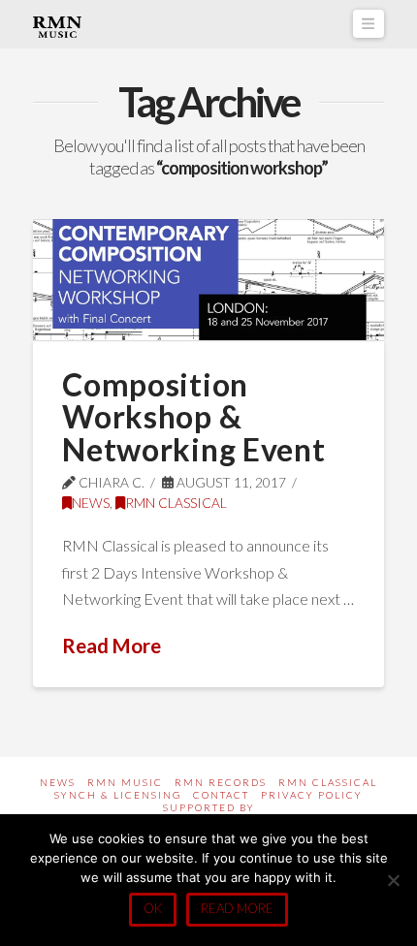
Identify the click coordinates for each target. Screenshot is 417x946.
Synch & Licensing (117, 795)
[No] (392, 880)
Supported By (209, 807)
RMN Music (125, 782)
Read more (237, 908)
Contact (221, 795)
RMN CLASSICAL (176, 502)
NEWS (91, 502)
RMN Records (221, 782)
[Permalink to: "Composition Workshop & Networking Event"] (208, 279)
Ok (153, 908)
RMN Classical (327, 782)
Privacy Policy (312, 795)
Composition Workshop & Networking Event (193, 416)
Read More (111, 645)
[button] (368, 24)
